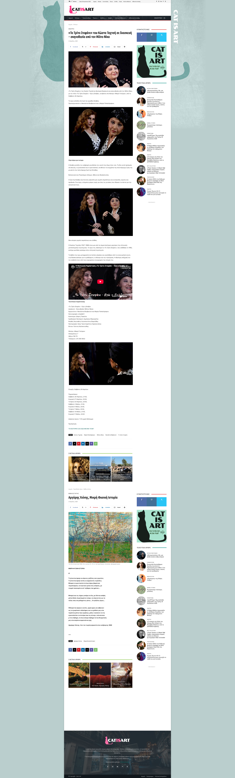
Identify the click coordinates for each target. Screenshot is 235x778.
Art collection (151, 165)
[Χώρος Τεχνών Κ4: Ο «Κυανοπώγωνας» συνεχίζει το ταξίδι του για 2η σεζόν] (141, 191)
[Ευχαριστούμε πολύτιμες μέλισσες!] (141, 125)
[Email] (87, 444)
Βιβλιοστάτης (150, 111)
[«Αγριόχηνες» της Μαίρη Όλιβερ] (141, 113)
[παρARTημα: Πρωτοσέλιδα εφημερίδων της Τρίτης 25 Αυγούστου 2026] (141, 136)
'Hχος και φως (100, 473)
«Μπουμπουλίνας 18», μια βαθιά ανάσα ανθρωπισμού (155, 91)
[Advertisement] (132, 9)
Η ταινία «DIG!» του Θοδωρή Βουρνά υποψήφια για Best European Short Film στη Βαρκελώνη (156, 181)
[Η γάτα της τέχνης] (81, 9)
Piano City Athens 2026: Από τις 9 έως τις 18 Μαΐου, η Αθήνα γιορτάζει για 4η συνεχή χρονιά (100, 477)
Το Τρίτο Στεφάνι (122, 435)
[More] (124, 47)
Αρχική (70, 24)
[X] (165, 1)
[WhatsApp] (95, 444)
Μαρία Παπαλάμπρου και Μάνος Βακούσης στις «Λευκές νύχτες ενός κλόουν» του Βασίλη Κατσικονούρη (79, 477)
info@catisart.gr (124, 762)
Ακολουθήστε (152, 33)
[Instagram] (159, 1)
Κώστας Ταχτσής (78, 435)
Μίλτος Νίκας (100, 435)
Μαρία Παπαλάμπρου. (89, 435)
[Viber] (91, 444)
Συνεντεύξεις (150, 97)
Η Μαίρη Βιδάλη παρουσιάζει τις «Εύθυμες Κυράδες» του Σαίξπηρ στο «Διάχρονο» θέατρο (156, 148)
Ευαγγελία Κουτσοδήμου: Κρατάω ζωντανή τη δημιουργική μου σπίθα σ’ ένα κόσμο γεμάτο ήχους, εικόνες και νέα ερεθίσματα (156, 103)
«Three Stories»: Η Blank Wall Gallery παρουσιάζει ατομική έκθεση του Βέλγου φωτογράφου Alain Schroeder (156, 170)
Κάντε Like (142, 33)
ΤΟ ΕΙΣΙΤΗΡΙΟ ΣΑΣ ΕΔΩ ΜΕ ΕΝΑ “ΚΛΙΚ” (81, 429)
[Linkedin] (161, 1)
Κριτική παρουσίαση (152, 88)
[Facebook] (157, 1)
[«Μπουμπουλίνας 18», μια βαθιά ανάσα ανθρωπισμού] (141, 90)
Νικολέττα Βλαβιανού (111, 435)
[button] (160, 18)
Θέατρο (75, 24)
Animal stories (151, 122)
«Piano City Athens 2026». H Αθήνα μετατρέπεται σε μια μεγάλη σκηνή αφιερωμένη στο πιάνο (121, 477)
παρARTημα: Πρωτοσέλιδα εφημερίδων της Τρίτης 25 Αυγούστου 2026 (155, 137)
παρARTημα (150, 133)
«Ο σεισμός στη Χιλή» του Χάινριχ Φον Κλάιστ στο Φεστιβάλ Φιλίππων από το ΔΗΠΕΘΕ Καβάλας (155, 159)
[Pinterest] (163, 1)
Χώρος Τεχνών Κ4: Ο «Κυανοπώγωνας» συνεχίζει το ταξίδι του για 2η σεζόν (156, 192)
